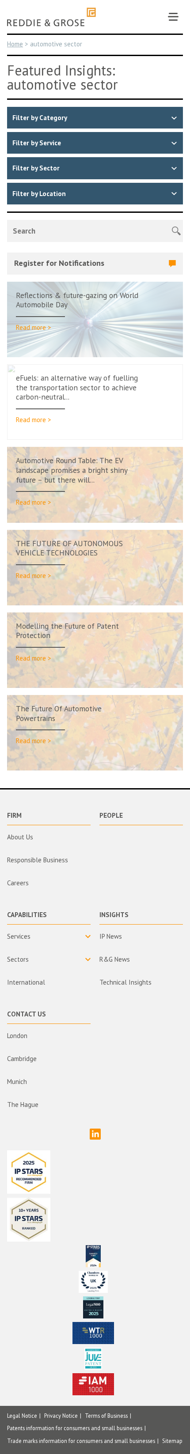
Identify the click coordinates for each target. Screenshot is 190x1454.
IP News (110, 936)
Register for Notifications (59, 263)
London (17, 1035)
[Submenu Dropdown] (49, 936)
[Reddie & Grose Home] (51, 17)
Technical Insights (125, 982)
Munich (17, 1081)
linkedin (95, 1134)
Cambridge (22, 1058)
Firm (14, 815)
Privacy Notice (61, 1415)
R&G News (114, 959)
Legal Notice (22, 1415)
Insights (114, 914)
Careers (18, 883)
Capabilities (27, 914)
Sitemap (172, 1440)
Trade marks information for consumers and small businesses (81, 1440)
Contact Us (26, 1014)
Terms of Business (106, 1415)
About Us (20, 837)
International (26, 982)
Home (15, 44)
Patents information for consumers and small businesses (74, 1427)
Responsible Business (37, 860)
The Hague (22, 1104)
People (111, 815)
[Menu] (173, 16)
